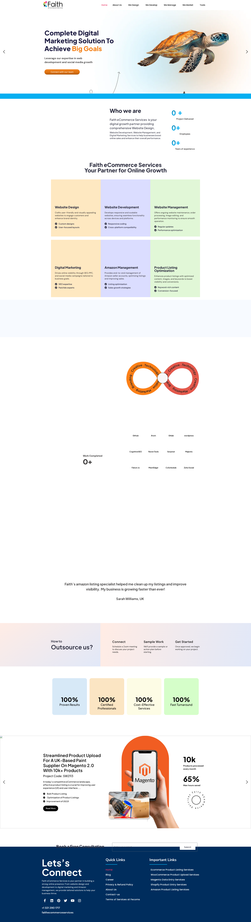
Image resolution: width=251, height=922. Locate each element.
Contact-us (113, 894)
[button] (118, 5)
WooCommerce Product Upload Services (175, 874)
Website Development (122, 207)
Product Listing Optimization (165, 268)
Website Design (67, 207)
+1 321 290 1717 (51, 907)
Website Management (171, 207)
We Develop (151, 5)
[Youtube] (72, 900)
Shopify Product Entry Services (169, 884)
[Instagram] (79, 900)
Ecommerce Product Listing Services (172, 869)
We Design (133, 5)
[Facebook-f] (45, 900)
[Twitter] (66, 900)
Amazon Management (121, 267)
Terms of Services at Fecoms (123, 899)
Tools (202, 5)
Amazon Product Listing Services (170, 889)
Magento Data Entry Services (168, 879)
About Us (117, 5)
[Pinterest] (59, 900)
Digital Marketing (68, 267)
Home (104, 5)
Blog (108, 874)
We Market (187, 5)
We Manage (170, 5)
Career (110, 879)
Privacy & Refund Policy (119, 884)
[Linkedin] (52, 900)
